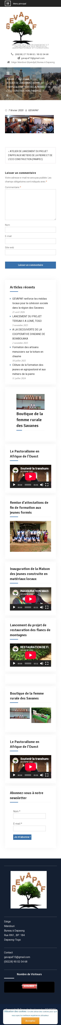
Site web (9, 247)
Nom (7, 225)
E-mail (8, 236)
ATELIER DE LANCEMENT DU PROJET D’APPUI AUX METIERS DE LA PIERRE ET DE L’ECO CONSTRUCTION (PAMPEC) (30, 155)
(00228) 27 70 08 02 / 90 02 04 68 (31, 54)
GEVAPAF (33, 110)
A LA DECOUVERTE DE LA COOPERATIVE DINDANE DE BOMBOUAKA (28, 334)
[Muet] (41, 484)
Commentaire (13, 187)
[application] (30, 476)
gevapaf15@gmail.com (33, 58)
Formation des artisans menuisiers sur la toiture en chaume (27, 352)
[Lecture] (14, 484)
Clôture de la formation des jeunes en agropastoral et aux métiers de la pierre (29, 369)
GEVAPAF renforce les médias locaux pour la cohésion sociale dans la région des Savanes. (30, 303)
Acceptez (30, 1020)
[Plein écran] (46, 484)
